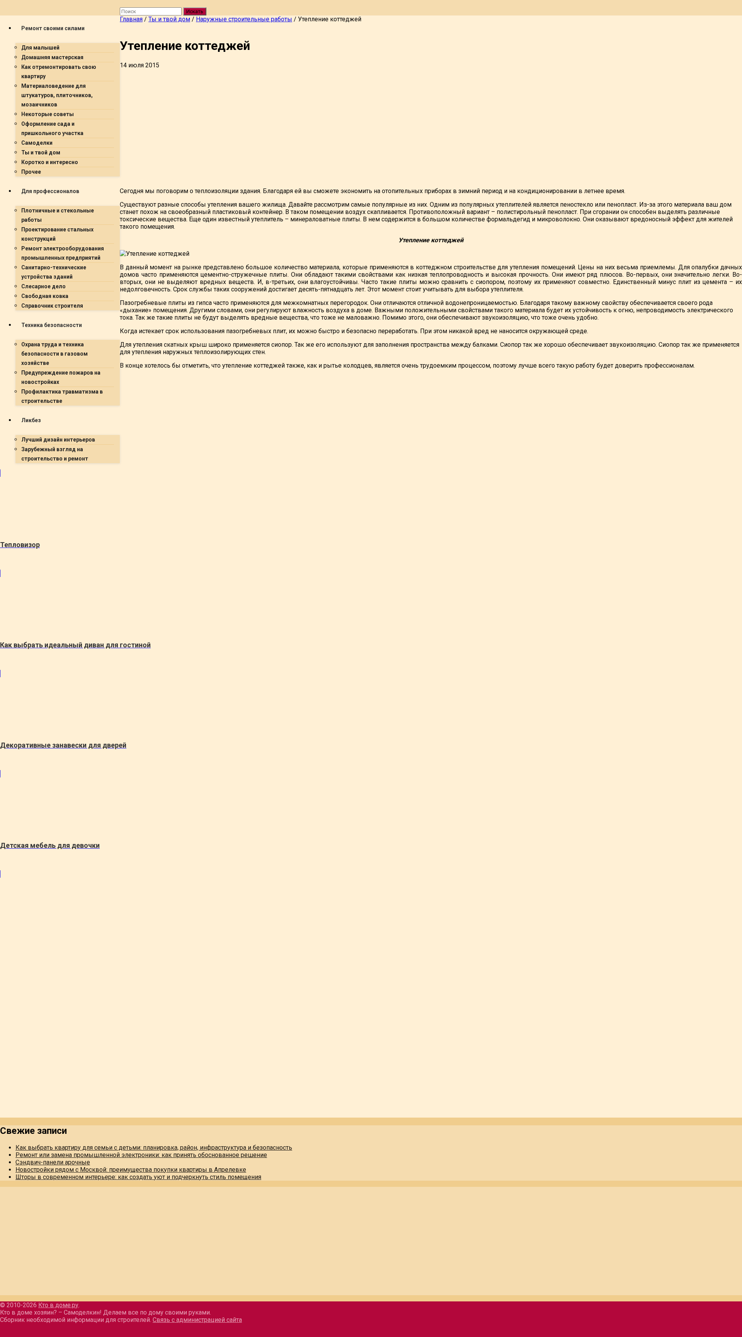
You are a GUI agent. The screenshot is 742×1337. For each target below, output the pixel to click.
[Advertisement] (352, 127)
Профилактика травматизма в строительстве (62, 396)
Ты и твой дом (40, 152)
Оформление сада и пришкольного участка (52, 128)
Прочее (31, 172)
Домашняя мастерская (52, 57)
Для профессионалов (50, 191)
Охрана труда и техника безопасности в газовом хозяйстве (54, 353)
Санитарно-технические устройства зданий (53, 272)
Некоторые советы (47, 114)
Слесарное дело (43, 286)
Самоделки (37, 143)
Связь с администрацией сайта (197, 1319)
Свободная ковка (44, 296)
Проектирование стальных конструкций (57, 234)
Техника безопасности (51, 325)
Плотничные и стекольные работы (57, 215)
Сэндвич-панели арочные (52, 1162)
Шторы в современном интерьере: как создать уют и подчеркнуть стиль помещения (138, 1177)
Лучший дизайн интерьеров (58, 440)
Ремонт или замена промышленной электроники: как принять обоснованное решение (141, 1155)
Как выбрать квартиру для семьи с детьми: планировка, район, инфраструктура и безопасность (153, 1147)
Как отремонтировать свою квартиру (58, 71)
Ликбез (31, 420)
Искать (194, 11)
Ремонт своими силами (53, 28)
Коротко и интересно (49, 162)
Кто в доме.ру (58, 1305)
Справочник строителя (52, 306)
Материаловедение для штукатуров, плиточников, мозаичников (57, 95)
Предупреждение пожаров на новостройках (60, 377)
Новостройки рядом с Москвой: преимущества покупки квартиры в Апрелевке (130, 1169)
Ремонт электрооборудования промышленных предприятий (62, 253)
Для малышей (40, 48)
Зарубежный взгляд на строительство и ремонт (54, 454)
